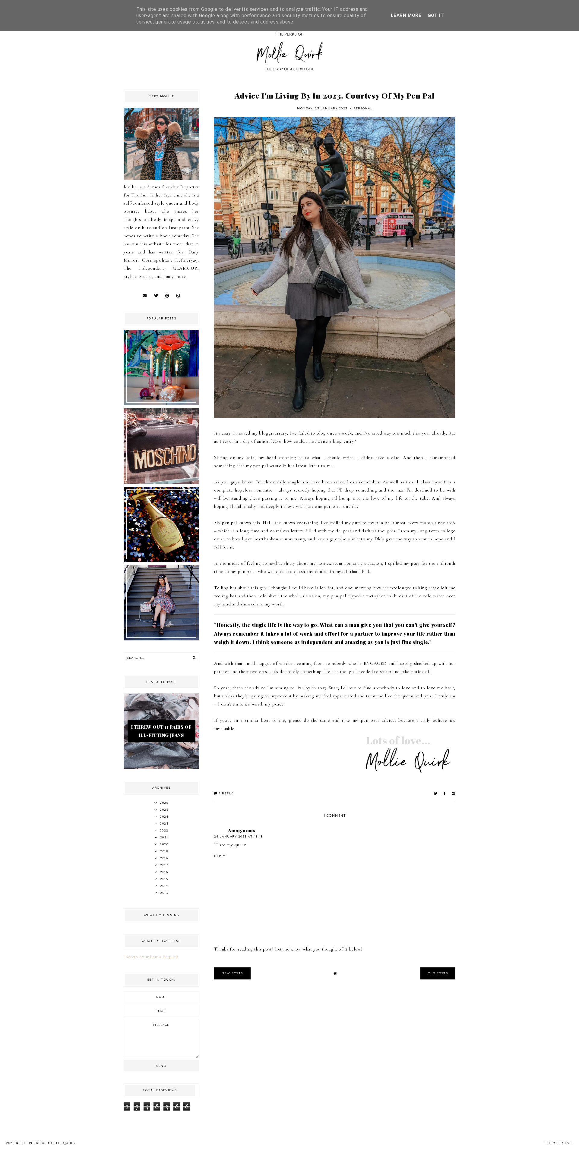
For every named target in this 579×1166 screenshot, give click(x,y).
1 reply (225, 793)
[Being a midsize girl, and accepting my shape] (161, 639)
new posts (232, 973)
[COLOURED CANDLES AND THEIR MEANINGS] (161, 404)
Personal (362, 108)
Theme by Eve (558, 1143)
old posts (438, 973)
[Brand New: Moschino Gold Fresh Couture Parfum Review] (161, 560)
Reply (219, 856)
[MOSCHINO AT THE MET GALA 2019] (161, 482)
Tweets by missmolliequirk (151, 956)
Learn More (406, 15)
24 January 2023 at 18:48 (238, 836)
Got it (436, 15)
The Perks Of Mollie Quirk (47, 1143)
